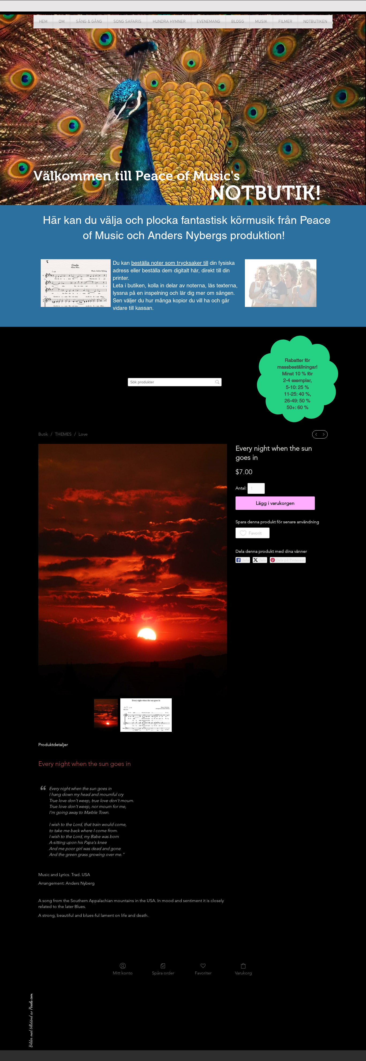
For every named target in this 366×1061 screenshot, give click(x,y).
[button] (261, 21)
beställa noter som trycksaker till (169, 263)
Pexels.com (30, 1001)
